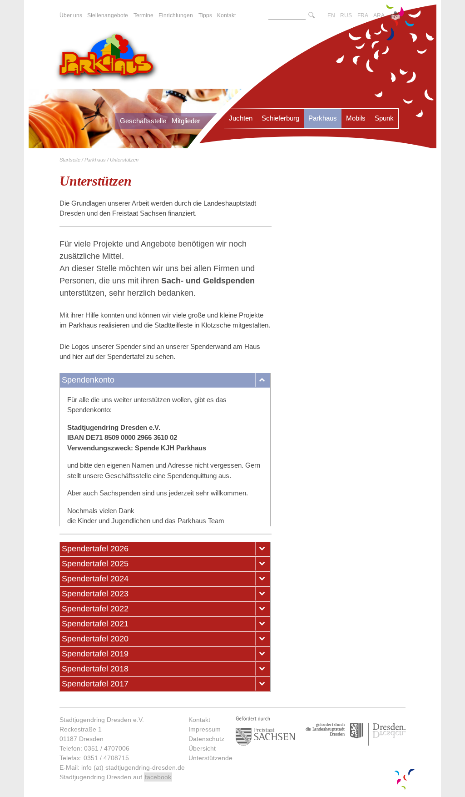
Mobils (356, 118)
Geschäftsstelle (143, 121)
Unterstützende (210, 758)
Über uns (70, 15)
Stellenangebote (107, 15)
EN (331, 15)
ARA (379, 15)
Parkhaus (322, 118)
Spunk (384, 118)
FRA (362, 15)
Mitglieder (186, 121)
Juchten (240, 118)
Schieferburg (280, 118)
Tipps (205, 15)
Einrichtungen (175, 15)
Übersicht (202, 748)
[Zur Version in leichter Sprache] (395, 16)
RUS (346, 15)
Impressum (204, 729)
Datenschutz (206, 738)
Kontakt (199, 719)
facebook (158, 777)
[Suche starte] (311, 15)
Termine (143, 15)
